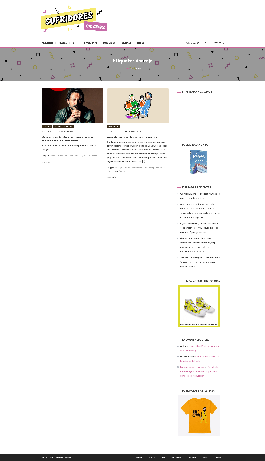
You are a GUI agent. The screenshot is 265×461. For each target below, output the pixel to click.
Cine (75, 43)
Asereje (53, 155)
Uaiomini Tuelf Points (63, 126)
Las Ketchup (74, 155)
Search (217, 42)
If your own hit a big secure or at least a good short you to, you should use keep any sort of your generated (199, 228)
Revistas (126, 43)
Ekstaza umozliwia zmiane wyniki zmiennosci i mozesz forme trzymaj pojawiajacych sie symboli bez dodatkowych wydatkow (197, 245)
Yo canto (93, 155)
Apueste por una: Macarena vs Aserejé (132, 137)
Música (63, 43)
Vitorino (122, 171)
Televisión (47, 43)
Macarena (112, 171)
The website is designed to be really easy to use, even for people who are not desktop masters (200, 262)
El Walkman (113, 126)
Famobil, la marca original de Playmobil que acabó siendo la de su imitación (199, 371)
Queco (84, 155)
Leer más (46, 162)
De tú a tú (47, 126)
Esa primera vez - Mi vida (192, 367)
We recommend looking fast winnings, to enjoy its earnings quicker (200, 196)
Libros (140, 43)
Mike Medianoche (66, 131)
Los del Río (161, 167)
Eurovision (62, 155)
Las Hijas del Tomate (133, 167)
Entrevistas (90, 43)
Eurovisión (109, 43)
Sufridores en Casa (132, 131)
